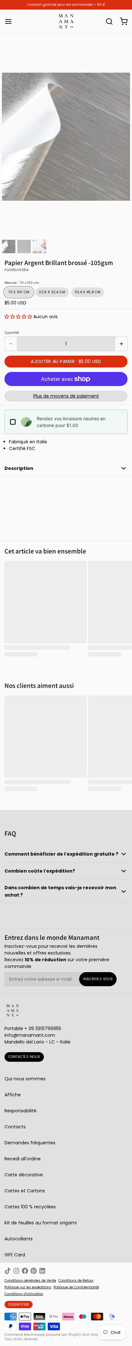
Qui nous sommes (24, 1079)
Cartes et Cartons (24, 1191)
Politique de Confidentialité (76, 1287)
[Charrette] (121, 21)
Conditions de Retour (76, 1280)
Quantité (11, 333)
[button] (18, 316)
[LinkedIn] (42, 1271)
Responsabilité (20, 1111)
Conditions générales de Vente (30, 1280)
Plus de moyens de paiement (66, 396)
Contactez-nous (24, 1056)
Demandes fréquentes (29, 1143)
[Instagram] (16, 1271)
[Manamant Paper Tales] (66, 21)
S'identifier (18, 1304)
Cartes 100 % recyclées (30, 1207)
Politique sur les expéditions (27, 1287)
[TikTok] (7, 1271)
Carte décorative (23, 1175)
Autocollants (18, 1239)
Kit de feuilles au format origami (40, 1223)
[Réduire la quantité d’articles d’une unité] (11, 344)
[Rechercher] (107, 21)
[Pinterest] (33, 1271)
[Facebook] (25, 1271)
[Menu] (10, 21)
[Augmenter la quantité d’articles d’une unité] (121, 344)
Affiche (12, 1095)
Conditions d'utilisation (23, 1294)
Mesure (21, 283)
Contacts (15, 1127)
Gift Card (14, 1255)
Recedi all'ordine (22, 1159)
